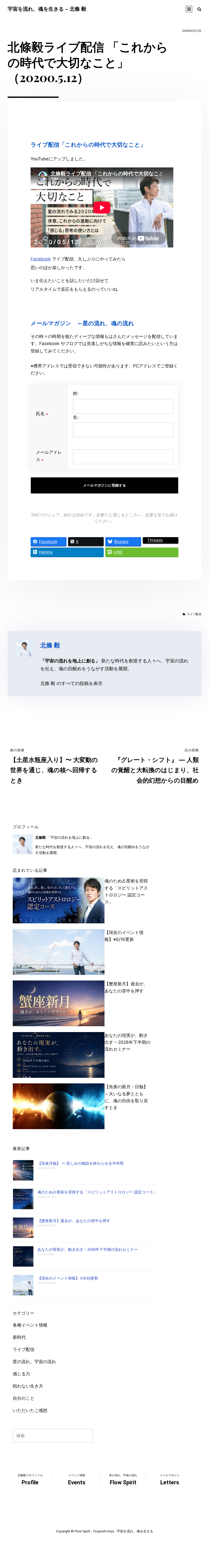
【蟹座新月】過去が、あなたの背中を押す (73, 1221)
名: (76, 417)
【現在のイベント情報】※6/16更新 (67, 1278)
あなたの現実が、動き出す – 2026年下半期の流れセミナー (127, 1042)
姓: (76, 393)
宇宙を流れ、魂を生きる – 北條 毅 (47, 9)
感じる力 (21, 1373)
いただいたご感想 (30, 1410)
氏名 (42, 413)
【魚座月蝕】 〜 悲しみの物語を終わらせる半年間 (80, 1163)
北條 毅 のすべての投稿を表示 (71, 683)
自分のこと (23, 1398)
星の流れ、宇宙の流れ (34, 1361)
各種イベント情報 (30, 1325)
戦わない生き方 (28, 1386)
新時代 (19, 1337)
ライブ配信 (194, 614)
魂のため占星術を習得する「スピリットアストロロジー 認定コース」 (97, 1192)
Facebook (41, 258)
